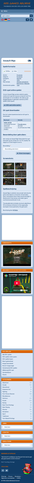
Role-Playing (17, 407)
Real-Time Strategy (17, 405)
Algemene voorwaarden (8, 478)
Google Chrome (7, 99)
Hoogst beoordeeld (7, 363)
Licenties (5, 432)
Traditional (17, 416)
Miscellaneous (17, 396)
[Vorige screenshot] (4, 255)
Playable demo (22, 124)
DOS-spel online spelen (13, 105)
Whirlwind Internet (14, 480)
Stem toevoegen (24, 153)
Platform (17, 398)
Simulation (17, 411)
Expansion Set (17, 389)
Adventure (17, 383)
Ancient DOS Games (19, 270)
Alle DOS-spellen (7, 354)
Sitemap (3, 476)
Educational (17, 387)
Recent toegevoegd (8, 366)
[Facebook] (27, 19)
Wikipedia (26, 83)
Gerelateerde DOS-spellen (9, 368)
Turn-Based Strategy (17, 418)
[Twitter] (31, 19)
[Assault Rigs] (8, 166)
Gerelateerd (6, 441)
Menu (5, 11)
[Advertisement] (17, 38)
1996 (18, 80)
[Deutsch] (6, 20)
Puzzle (17, 400)
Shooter (19, 78)
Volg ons (4, 466)
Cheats (4, 374)
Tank (18, 85)
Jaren (4, 423)
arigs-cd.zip (8, 122)
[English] (2, 20)
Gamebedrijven (6, 372)
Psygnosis (19, 75)
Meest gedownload (7, 361)
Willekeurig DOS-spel (8, 370)
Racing (17, 403)
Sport (17, 414)
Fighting (17, 391)
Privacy (10, 476)
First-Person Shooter (17, 394)
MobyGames (20, 83)
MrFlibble (15, 210)
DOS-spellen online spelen (9, 357)
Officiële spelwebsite (22, 82)
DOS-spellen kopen (7, 359)
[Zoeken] (31, 16)
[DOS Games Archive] (17, 4)
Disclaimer (18, 476)
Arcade (17, 385)
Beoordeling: (7, 146)
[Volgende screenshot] (29, 255)
